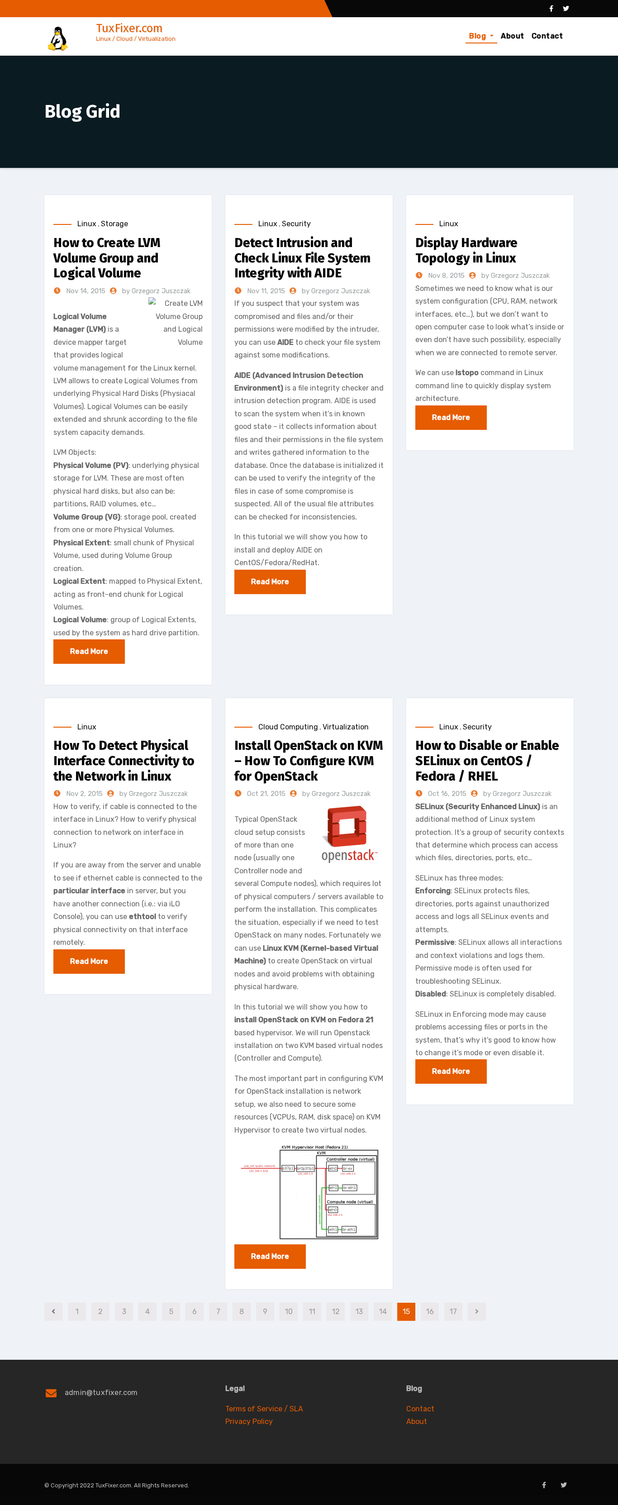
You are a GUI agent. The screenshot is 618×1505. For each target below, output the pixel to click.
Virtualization (346, 727)
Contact (547, 36)
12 (336, 1311)
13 (359, 1311)
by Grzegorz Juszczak (156, 291)
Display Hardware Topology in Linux (466, 250)
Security (296, 223)
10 (289, 1311)
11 (312, 1311)
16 (430, 1311)
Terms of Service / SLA (264, 1409)
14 (383, 1311)
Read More (89, 651)
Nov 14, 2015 (84, 291)
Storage (114, 223)
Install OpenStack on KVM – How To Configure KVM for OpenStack (308, 760)
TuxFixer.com (129, 28)
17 (453, 1311)
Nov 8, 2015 (445, 275)
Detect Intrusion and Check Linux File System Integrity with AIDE (302, 258)
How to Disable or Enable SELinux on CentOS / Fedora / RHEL (487, 760)
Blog (478, 36)
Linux (86, 223)
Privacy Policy (249, 1421)
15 (406, 1311)
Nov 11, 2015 (265, 291)
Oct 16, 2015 (446, 794)
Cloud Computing (288, 727)
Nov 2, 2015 (83, 794)
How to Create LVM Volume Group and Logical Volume (106, 258)
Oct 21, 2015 (265, 794)
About (512, 36)
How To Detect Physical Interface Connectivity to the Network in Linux (124, 760)
